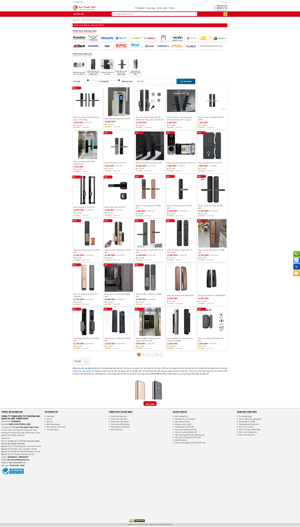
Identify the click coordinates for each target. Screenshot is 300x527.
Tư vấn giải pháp (245, 416)
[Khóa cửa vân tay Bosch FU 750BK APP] (212, 233)
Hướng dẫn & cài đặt (247, 422)
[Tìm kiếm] (114, 14)
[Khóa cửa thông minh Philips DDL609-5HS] (87, 145)
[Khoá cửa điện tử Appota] (220, 38)
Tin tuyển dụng (52, 430)
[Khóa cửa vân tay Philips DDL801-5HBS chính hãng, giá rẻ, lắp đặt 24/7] (150, 101)
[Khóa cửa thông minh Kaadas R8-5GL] (212, 322)
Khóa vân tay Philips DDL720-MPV (118, 119)
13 (157, 354)
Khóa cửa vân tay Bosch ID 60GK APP (179, 207)
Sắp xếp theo (127, 81)
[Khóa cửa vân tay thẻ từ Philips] (107, 38)
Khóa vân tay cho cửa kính (107, 73)
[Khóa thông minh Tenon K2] (119, 190)
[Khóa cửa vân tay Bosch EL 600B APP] (119, 277)
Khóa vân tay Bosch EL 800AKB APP (212, 295)
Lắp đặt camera (181, 440)
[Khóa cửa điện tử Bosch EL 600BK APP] (150, 277)
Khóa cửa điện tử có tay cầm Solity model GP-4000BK (180, 339)
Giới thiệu (50, 416)
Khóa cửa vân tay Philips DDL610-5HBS (211, 118)
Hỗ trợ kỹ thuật (116, 430)
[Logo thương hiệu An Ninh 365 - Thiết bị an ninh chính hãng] (84, 8)
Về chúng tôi (140, 8)
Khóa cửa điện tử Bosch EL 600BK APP (149, 295)
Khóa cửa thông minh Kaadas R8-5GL (211, 339)
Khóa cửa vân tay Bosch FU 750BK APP (211, 251)
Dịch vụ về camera (246, 427)
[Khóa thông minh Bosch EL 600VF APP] (87, 322)
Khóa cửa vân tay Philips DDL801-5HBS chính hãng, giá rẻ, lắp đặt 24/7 (150, 118)
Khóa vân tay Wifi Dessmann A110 (149, 163)
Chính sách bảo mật (118, 416)
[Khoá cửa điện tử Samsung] (93, 46)
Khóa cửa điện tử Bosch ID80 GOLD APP (149, 251)
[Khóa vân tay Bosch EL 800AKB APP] (212, 278)
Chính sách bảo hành (119, 419)
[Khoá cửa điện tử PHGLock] (135, 46)
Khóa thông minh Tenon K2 (115, 207)
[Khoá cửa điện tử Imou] (177, 46)
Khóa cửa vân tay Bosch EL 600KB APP (118, 251)
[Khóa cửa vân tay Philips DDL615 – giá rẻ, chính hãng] (87, 101)
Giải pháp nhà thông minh (249, 424)
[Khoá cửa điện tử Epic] (121, 46)
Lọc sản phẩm (186, 81)
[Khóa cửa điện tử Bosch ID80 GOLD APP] (150, 233)
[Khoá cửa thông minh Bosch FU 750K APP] (87, 277)
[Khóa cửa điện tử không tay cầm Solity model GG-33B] (150, 321)
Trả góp (171, 8)
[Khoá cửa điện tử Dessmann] (93, 38)
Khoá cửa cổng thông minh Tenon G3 (181, 163)
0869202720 (222, 8)
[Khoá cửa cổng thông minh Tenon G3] (181, 146)
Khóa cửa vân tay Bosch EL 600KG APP (86, 251)
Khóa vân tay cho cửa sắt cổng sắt (79, 73)
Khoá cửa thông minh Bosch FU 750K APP (85, 295)
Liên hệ (224, 2)
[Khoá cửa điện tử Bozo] (107, 46)
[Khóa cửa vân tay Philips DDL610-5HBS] (212, 100)
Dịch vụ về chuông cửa (248, 432)
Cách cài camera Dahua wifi (186, 432)
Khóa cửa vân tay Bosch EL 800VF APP (118, 339)
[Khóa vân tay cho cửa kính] (107, 64)
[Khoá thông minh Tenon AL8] (87, 190)
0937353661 (169, 524)
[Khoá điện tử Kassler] (135, 38)
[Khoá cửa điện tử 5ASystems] (206, 38)
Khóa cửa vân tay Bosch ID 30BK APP (148, 207)
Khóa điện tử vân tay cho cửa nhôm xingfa (121, 72)
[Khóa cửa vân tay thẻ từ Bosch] (149, 38)
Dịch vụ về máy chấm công (249, 430)
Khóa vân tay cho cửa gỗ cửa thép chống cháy (93, 72)
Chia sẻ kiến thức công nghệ (250, 419)
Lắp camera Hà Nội (182, 422)
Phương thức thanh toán (56, 427)
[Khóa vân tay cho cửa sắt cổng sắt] (79, 64)
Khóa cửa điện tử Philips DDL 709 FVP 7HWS (179, 251)
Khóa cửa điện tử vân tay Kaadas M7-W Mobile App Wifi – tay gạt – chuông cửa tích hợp (179, 118)
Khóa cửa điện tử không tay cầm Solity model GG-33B (148, 339)
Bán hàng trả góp (53, 424)
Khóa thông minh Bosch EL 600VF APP (86, 339)
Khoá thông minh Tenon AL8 (84, 207)
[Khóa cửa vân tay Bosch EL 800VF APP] (119, 321)
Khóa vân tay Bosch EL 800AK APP (180, 295)
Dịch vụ (50, 422)
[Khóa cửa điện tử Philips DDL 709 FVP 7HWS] (181, 233)
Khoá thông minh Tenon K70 (115, 163)
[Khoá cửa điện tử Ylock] (192, 46)
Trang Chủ (76, 20)
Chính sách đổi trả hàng (120, 424)
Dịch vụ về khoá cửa (247, 435)
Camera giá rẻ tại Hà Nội (184, 427)
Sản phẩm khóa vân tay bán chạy (211, 46)
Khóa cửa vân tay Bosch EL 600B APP (117, 295)
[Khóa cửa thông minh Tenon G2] (212, 146)
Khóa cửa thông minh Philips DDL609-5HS (84, 163)
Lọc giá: (77, 81)
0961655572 (222, 6)
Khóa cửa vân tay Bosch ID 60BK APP (210, 207)
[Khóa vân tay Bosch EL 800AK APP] (181, 278)
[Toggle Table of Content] (85, 362)
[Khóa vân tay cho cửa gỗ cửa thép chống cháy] (93, 64)
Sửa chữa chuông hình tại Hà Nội (188, 437)
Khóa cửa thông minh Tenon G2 (210, 163)
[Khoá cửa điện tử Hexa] (163, 38)
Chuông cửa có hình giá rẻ (185, 419)
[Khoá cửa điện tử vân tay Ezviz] (192, 38)
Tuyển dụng (150, 8)
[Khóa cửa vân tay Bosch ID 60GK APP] (181, 189)
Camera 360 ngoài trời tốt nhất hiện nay (190, 443)
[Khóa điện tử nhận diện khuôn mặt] (135, 64)
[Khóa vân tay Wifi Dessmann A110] (150, 146)
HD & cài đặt (162, 8)
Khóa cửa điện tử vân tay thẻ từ (91, 20)
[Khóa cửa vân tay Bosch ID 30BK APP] (150, 189)
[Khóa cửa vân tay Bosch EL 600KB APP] (119, 233)
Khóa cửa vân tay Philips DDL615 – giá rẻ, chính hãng (86, 118)
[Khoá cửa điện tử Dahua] (79, 46)
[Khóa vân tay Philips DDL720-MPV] (119, 101)
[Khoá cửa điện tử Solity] (121, 38)
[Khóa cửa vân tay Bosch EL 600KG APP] (87, 233)
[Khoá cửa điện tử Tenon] (177, 38)
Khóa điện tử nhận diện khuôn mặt (135, 72)
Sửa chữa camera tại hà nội (185, 430)
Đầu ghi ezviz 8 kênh (183, 424)
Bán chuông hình (181, 416)
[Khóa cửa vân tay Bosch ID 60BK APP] (212, 189)
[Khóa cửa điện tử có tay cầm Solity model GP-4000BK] (181, 322)
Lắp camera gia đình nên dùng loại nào (190, 435)
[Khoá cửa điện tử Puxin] (149, 46)
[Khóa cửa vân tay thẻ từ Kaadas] (79, 38)
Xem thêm (150, 404)
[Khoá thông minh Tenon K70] (119, 146)
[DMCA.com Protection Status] (137, 521)
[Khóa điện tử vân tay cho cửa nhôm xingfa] (121, 64)
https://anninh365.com (17, 463)
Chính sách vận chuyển (120, 422)
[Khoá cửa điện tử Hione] (163, 46)
